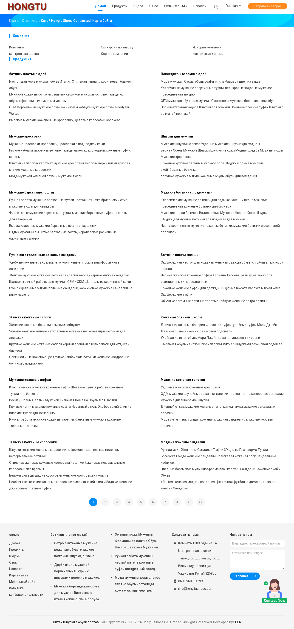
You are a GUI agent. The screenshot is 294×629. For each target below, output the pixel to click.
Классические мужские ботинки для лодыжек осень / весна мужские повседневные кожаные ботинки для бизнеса (214, 203)
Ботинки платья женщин (180, 255)
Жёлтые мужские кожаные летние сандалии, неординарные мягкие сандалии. (69, 275)
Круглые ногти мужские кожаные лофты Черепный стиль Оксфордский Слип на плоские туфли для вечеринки (70, 410)
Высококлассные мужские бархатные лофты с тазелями (52, 225)
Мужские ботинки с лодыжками (186, 192)
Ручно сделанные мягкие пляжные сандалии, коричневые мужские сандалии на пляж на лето (70, 291)
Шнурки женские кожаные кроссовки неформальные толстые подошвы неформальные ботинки (64, 453)
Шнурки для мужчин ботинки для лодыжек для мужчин (203, 219)
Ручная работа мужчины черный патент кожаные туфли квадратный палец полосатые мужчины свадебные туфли (135, 563)
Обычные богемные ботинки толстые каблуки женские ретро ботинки (214, 301)
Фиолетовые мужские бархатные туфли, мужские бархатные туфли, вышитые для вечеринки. (69, 216)
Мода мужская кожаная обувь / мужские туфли (45, 176)
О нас (13, 562)
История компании (207, 47)
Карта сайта (18, 575)
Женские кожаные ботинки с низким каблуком (44, 325)
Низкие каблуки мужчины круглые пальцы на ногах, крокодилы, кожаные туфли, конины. (70, 154)
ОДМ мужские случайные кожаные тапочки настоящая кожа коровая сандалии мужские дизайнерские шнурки (222, 397)
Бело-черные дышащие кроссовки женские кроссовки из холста (58, 475)
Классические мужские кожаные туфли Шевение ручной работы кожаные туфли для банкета (66, 390)
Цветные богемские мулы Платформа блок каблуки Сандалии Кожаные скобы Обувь (220, 472)
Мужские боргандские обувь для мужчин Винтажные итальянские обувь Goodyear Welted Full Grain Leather (77, 593)
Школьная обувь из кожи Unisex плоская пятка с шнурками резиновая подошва (221, 344)
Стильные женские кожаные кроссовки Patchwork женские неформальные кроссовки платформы (67, 466)
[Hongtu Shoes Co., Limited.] (27, 6)
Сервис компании (114, 54)
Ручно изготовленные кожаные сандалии (42, 255)
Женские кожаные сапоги (30, 317)
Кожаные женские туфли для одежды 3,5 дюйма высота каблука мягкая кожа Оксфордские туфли (220, 291)
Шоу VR (14, 556)
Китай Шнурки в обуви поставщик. (79, 622)
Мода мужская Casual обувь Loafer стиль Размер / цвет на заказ (210, 81)
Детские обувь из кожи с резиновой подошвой (196, 331)
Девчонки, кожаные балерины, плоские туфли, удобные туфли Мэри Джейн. (219, 325)
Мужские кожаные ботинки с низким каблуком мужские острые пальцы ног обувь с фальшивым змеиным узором (67, 98)
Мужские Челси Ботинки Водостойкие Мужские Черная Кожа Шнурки (214, 213)
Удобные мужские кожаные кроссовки (190, 387)
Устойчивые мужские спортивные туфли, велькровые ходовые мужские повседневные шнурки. (216, 91)
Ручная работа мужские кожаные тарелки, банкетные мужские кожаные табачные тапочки (65, 423)
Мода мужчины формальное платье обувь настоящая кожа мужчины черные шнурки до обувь (137, 585)
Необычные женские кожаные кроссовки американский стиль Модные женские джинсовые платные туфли (70, 485)
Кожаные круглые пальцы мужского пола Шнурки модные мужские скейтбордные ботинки (212, 166)
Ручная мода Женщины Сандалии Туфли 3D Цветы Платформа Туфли (214, 450)
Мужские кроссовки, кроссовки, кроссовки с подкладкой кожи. (57, 144)
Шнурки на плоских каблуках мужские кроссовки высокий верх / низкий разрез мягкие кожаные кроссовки (69, 166)
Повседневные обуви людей (183, 74)
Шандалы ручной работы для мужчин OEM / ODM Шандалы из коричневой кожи (70, 282)
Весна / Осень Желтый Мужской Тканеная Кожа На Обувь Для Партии (63, 400)
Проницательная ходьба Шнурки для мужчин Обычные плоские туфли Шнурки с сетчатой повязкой (222, 110)
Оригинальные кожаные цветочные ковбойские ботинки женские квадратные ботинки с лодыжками (69, 360)
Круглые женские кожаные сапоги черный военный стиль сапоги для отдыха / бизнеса (69, 347)
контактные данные (208, 54)
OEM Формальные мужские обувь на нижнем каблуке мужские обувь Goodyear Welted (69, 110)
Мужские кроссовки (25, 136)
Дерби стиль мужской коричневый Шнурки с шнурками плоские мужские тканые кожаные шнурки (76, 572)
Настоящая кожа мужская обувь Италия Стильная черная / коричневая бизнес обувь (70, 85)
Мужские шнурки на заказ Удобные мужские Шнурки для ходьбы (210, 144)
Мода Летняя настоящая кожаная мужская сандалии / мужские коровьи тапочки (217, 423)
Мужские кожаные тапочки (183, 380)
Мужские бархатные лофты (31, 192)
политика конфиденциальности (25, 591)
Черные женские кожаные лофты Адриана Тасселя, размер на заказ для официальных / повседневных (216, 278)
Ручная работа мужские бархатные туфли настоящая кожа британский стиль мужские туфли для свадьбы (69, 203)
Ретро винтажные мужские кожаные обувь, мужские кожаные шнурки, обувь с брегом (75, 550)
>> (201, 502)
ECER (237, 622)
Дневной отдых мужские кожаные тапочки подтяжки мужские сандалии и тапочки (218, 410)
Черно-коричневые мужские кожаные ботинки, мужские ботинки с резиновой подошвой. (220, 229)
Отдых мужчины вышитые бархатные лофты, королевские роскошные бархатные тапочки (63, 235)
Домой (14, 543)
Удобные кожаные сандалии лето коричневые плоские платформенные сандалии (64, 266)
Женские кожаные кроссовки (33, 442)
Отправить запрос (267, 6)
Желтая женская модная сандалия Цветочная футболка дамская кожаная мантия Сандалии (218, 485)
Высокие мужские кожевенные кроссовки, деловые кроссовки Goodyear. (64, 120)
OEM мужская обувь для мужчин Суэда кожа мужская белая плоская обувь (218, 101)
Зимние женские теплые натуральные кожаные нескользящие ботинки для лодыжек (67, 334)
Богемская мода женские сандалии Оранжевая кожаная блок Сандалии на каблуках (218, 459)
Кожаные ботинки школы (181, 317)
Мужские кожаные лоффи (30, 380)
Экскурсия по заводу (117, 47)
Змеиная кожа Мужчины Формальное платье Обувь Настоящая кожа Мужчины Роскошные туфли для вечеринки (136, 541)
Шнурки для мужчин (177, 136)
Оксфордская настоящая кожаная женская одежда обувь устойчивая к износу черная (222, 266)
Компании (17, 47)
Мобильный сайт (22, 582)
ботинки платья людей (27, 74)
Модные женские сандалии (183, 442)
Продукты (16, 549)
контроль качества (24, 54)
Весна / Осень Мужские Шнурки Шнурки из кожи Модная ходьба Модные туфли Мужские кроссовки (222, 154)
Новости (15, 569)
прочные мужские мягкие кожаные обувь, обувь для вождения (209, 176)
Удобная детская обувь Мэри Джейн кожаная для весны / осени (210, 338)
